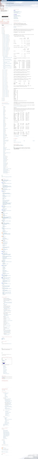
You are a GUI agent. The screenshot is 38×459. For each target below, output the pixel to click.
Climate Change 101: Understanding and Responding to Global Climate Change (8, 302)
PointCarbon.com (9, 343)
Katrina (4, 143)
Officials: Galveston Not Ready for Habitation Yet (7, 288)
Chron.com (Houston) (7, 415)
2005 (3, 100)
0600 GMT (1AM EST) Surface (6, 433)
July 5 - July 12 (4, 71)
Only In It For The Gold (5, 249)
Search (3, 198)
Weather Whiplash (5, 171)
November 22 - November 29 (6, 39)
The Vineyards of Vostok (5, 215)
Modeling (4, 148)
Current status (6, 393)
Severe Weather (4, 164)
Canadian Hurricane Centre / (7, 400)
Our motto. (4, 245)
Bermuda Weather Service (7, 399)
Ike (3, 139)
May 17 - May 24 (5, 78)
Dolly (3, 122)
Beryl (3, 112)
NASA (4, 425)
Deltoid (3, 212)
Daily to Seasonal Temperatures (17, 15)
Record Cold (15, 27)
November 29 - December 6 (6, 38)
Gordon (4, 131)
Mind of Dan (4, 240)
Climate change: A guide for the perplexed (8, 320)
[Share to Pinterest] (26, 135)
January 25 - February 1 (5, 93)
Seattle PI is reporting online (17, 106)
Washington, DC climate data (17, 11)
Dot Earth (4, 220)
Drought (4, 123)
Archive (5, 395)
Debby (4, 120)
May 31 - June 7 (4, 76)
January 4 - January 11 (5, 96)
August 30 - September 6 (5, 50)
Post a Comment (15, 139)
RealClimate (4, 263)
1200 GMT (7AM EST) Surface (6, 434)
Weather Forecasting (5, 169)
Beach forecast (4, 371)
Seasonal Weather (5, 163)
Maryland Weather (5, 238)
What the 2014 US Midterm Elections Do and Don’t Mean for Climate (7, 276)
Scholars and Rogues (5, 265)
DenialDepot (4, 214)
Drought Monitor (15, 16)
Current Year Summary (16, 18)
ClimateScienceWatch (5, 202)
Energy (4, 125)
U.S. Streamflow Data (16, 17)
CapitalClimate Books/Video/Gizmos (5, 103)
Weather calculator (5, 372)
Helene (4, 136)
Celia (3, 115)
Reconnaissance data (7, 422)
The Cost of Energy (5, 270)
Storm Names (6, 396)
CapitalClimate (10, 3)
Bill (3, 113)
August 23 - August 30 (5, 51)
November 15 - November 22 (6, 40)
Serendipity (4, 267)
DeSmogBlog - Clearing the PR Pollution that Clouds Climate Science (7, 217)
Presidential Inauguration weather (17, 13)
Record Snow (4, 161)
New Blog (3, 191)
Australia (4, 110)
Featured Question (5, 128)
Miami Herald (6, 411)
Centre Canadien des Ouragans (8, 401)
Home (24, 140)
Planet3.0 (7, 4)
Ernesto (4, 126)
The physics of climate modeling (7, 325)
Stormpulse (6, 421)
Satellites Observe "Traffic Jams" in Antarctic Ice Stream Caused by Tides (7, 180)
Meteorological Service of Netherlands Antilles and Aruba (8, 409)
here (18, 20)
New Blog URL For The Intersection (6, 273)
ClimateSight (4, 206)
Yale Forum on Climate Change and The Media (7, 292)
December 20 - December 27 (6, 35)
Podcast (5, 394)
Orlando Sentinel (7, 413)
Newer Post (15, 140)
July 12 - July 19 (5, 70)
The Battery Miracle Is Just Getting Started (6, 281)
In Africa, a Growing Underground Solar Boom (7, 290)
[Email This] (23, 135)
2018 (3, 27)
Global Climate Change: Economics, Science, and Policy (7, 314)
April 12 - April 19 (5, 83)
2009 (3, 33)
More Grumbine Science (5, 242)
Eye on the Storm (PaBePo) (8, 412)
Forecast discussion (5, 438)
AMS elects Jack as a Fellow (5, 231)
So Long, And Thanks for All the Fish (6, 286)
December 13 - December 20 (6, 36)
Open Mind (4, 251)
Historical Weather (5, 137)
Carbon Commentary (5, 188)
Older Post (34, 140)
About (4, 106)
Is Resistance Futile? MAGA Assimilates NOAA (7, 193)
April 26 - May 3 (5, 81)
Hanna (4, 133)
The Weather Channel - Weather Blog (6, 277)
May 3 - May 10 (4, 80)
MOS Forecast (4, 437)
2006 (3, 99)
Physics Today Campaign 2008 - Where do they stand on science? (7, 256)
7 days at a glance (5, 369)
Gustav (4, 132)
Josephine (4, 142)
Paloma (4, 155)
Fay (3, 127)
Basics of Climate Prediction (7, 323)
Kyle (3, 144)
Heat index (4, 134)
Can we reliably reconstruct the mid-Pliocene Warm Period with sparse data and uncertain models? (6, 234)
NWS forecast (4, 366)
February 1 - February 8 (5, 92)
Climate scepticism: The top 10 (7, 326)
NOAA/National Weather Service (6, 152)
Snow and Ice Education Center (7, 306)
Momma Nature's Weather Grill (6, 149)
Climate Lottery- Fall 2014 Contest (6, 278)
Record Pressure (4, 160)
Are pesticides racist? (4, 226)
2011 (3, 31)
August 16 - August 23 (5, 52)
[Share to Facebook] (25, 135)
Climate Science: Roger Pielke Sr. (6, 200)
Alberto (4, 107)
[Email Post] (22, 135)
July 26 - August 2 (5, 55)
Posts (3, 20)
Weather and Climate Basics (6, 300)
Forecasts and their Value (5, 243)
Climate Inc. (4, 195)
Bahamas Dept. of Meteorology (8, 398)
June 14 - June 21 (5, 74)
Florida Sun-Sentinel (7, 410)
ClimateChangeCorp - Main (5, 201)
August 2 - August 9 (5, 54)
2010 (3, 32)
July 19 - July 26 (5, 69)
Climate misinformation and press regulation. (7, 189)
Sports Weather (4, 165)
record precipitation (5, 159)
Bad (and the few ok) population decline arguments (7, 261)
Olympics (4, 153)
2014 (3, 28)
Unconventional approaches (5, 241)
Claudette (4, 117)
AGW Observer (4, 182)
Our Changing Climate (5, 253)
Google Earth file (7, 420)
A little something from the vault (5, 271)
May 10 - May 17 (5, 79)
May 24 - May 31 (5, 77)
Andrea (4, 109)
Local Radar (3, 360)
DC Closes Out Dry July (5, 56)
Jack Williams (4, 230)
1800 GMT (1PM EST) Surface (6, 435)
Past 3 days (4, 368)
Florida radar (6, 417)
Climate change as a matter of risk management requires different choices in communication (7, 254)
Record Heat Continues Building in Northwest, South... (6, 62)
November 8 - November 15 (6, 41)
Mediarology (4, 147)
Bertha (4, 111)
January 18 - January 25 (5, 94)
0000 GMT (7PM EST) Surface (6, 432)
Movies (4, 150)
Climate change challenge (6, 317)
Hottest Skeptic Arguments (6, 328)
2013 (3, 29)
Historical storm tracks (7, 423)
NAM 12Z (4, 442)
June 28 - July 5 (4, 72)
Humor (4, 138)
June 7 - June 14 (4, 75)
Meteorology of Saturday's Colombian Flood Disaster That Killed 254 (6, 224)
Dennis (4, 121)
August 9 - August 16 (5, 53)
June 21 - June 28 (5, 73)
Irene (3, 141)
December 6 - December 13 (6, 37)
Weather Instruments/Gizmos (6, 170)
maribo (3, 236)
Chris (3, 116)
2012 (3, 30)
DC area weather (5, 367)
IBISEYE (6, 418)
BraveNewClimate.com (5, 185)
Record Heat (15, 26)
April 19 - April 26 (5, 82)
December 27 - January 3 (5, 34)
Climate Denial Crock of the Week (6, 193)
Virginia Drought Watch (16, 12)
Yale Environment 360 (5, 290)
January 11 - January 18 (5, 95)
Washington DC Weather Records (6, 168)
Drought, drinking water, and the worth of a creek (7, 258)
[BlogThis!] (24, 135)
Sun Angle (4, 166)
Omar (3, 154)
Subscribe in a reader (4, 17)
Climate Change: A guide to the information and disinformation (7, 332)
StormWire (4, 269)
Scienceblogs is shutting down (5, 213)
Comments (4, 21)
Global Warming (5, 304)
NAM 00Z (4, 443)
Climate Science (5, 118)
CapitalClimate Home (8, 6)
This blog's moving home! (5, 247)
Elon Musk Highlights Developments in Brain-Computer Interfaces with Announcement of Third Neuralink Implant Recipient (7, 187)
